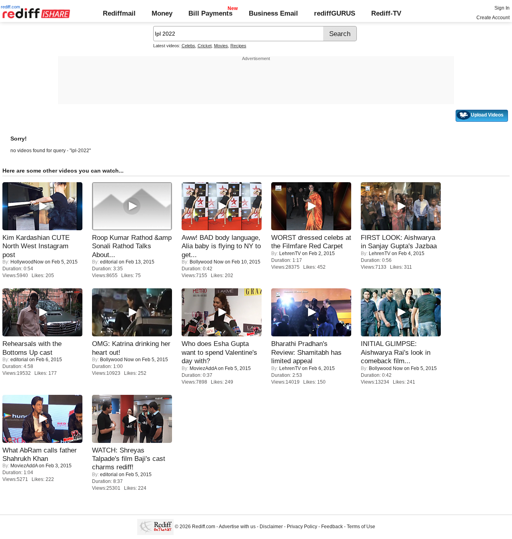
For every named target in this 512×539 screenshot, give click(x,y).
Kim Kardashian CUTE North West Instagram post (36, 246)
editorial (109, 262)
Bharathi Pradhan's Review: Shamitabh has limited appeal (306, 352)
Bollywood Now (207, 262)
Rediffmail (119, 13)
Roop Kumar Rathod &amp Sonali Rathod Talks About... (132, 246)
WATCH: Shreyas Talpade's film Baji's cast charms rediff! (128, 458)
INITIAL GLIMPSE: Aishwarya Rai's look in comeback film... (395, 352)
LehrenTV (290, 253)
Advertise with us (237, 527)
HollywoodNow (27, 262)
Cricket (205, 45)
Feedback (332, 527)
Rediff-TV (386, 13)
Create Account (493, 17)
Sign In (502, 8)
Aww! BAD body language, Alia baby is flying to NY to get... (221, 246)
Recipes (238, 45)
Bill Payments (210, 13)
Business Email (273, 13)
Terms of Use (361, 527)
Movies (221, 45)
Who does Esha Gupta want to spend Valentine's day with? (219, 352)
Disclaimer (271, 527)
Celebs (188, 45)
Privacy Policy (302, 527)
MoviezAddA (203, 368)
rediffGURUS (334, 13)
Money (162, 13)
